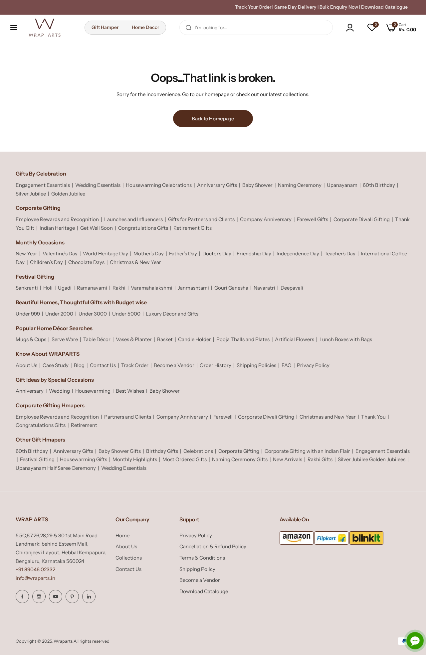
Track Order (134, 365)
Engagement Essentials (43, 185)
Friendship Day (254, 253)
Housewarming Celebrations (159, 185)
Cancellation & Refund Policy (212, 546)
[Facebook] (22, 596)
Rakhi (118, 288)
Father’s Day (183, 253)
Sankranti (27, 288)
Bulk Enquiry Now (339, 7)
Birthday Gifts (162, 451)
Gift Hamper (105, 27)
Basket (165, 339)
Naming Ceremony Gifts (240, 459)
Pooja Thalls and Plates (243, 339)
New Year (26, 253)
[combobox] (256, 27)
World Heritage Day (105, 253)
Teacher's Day (339, 253)
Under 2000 (59, 314)
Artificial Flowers (294, 339)
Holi (48, 288)
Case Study (56, 365)
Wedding (59, 391)
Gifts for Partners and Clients (201, 219)
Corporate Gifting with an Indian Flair (307, 451)
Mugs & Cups (31, 339)
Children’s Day (46, 262)
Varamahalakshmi (151, 288)
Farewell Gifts (312, 219)
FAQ (287, 365)
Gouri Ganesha (231, 288)
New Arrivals (287, 459)
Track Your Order (253, 7)
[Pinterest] (72, 596)
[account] (351, 28)
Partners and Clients (127, 417)
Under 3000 (93, 314)
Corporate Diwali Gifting (361, 219)
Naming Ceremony (299, 185)
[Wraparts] (44, 27)
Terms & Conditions (202, 558)
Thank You (373, 417)
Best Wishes (130, 391)
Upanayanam (342, 185)
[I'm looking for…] (188, 27)
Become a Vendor (174, 365)
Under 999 (28, 314)
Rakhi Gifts (320, 459)
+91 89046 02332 (35, 569)
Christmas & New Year (135, 262)
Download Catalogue (384, 7)
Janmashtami (193, 288)
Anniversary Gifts (217, 185)
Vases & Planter (134, 339)
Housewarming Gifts (83, 459)
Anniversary (30, 391)
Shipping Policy (197, 569)
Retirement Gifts (192, 228)
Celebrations (198, 451)
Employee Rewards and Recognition (57, 219)
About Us (26, 365)
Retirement (84, 425)
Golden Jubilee (68, 194)
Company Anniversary (266, 219)
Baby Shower (257, 185)
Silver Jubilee (31, 194)
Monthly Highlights (134, 459)
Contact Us (103, 365)
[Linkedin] (89, 596)
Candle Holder (194, 339)
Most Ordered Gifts (184, 459)
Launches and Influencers (133, 219)
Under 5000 (126, 314)
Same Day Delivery (295, 7)
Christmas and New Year (328, 417)
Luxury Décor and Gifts (172, 314)
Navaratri (264, 288)
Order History (215, 365)
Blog (79, 365)
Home (122, 535)
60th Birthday (379, 185)
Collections (128, 558)
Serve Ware (65, 339)
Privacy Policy (313, 365)
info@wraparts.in (35, 578)
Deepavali (292, 288)
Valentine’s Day (60, 253)
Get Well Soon (96, 228)
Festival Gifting (37, 459)
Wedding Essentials (97, 185)
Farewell (223, 417)
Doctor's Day (216, 253)
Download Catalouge (203, 591)
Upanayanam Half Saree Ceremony (56, 468)
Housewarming (92, 391)
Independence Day (298, 253)
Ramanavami (92, 288)
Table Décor (96, 339)
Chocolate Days (86, 262)
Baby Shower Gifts (120, 451)
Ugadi (65, 288)
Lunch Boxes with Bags (346, 339)
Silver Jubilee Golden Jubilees (371, 459)
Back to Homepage (213, 118)
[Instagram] (39, 596)
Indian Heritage (57, 228)
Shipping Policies (256, 365)
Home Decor (145, 27)
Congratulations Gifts (143, 228)
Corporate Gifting (238, 451)
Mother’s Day (148, 253)
